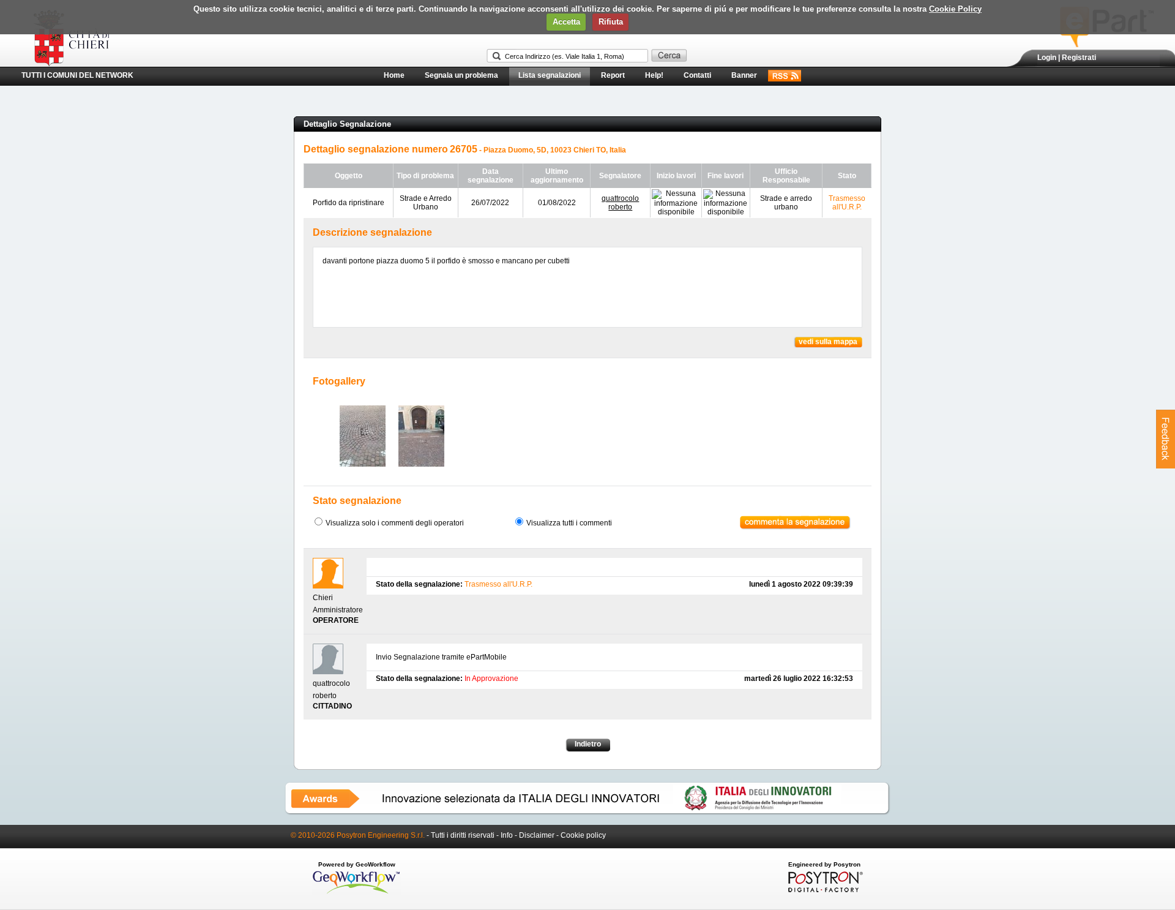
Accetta (566, 21)
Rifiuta (611, 21)
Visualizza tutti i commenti (569, 523)
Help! (654, 75)
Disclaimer (536, 835)
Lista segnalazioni (549, 75)
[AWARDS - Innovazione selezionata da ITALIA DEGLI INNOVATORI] (587, 812)
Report (613, 75)
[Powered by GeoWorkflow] (356, 893)
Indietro (588, 744)
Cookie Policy (955, 8)
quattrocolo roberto (620, 202)
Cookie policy (583, 835)
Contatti (697, 75)
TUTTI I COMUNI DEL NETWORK (77, 75)
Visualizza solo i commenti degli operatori (395, 523)
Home (394, 75)
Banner (744, 75)
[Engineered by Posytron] (824, 890)
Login (1046, 57)
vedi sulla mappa (828, 341)
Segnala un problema (461, 75)
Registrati (1079, 57)
